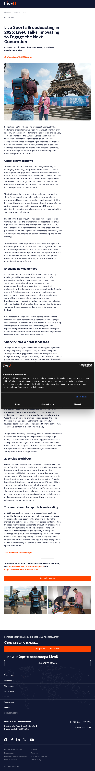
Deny (17, 404)
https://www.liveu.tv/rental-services (21, 570)
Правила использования (13, 749)
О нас (6, 697)
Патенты (34, 749)
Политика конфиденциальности (15, 756)
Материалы (9, 686)
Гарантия (34, 753)
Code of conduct (10, 760)
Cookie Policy (36, 760)
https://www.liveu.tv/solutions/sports (26, 567)
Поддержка (9, 691)
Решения (8, 681)
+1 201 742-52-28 (79, 722)
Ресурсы (16, 12)
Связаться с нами (83, 728)
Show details (81, 397)
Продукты (8, 675)
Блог (24, 12)
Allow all (77, 404)
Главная (7, 12)
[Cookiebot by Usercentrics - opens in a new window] (81, 365)
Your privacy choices (39, 756)
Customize (46, 404)
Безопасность (9, 753)
